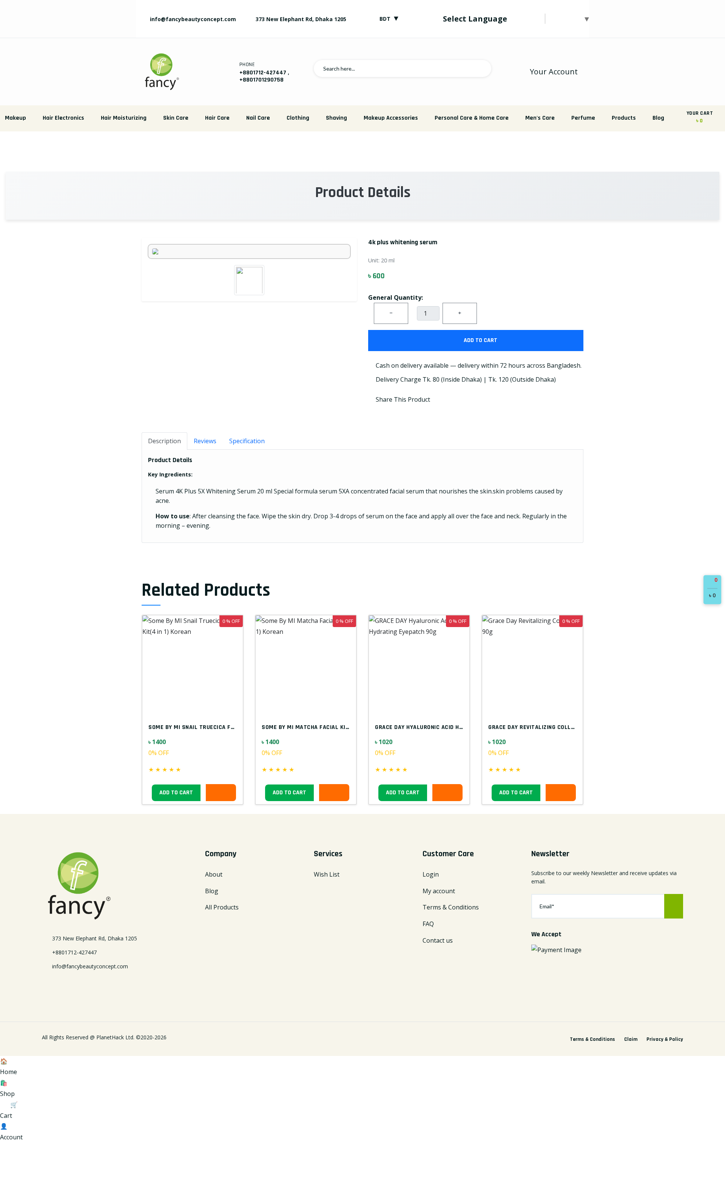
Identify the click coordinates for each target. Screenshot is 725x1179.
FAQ (428, 924)
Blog (658, 118)
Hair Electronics (63, 118)
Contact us (438, 940)
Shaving (336, 118)
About (213, 874)
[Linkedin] (71, 986)
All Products (222, 907)
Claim (630, 1039)
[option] (362, 148)
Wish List (326, 874)
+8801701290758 (261, 80)
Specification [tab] (247, 441)
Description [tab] (164, 441)
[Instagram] (85, 986)
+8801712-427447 (262, 73)
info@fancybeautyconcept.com (192, 19)
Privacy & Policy (664, 1039)
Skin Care (175, 118)
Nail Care (258, 118)
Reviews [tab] (205, 441)
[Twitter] (58, 986)
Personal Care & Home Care (472, 118)
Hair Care (217, 118)
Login (431, 874)
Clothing (298, 118)
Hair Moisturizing (124, 118)
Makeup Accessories (391, 118)
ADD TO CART (479, 340)
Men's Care (540, 118)
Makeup (15, 118)
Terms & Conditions (451, 907)
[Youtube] (98, 986)
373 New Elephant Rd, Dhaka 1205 (301, 19)
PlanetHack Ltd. (115, 1037)
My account (439, 891)
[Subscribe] (673, 906)
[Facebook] (45, 986)
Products (624, 118)
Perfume (583, 118)
